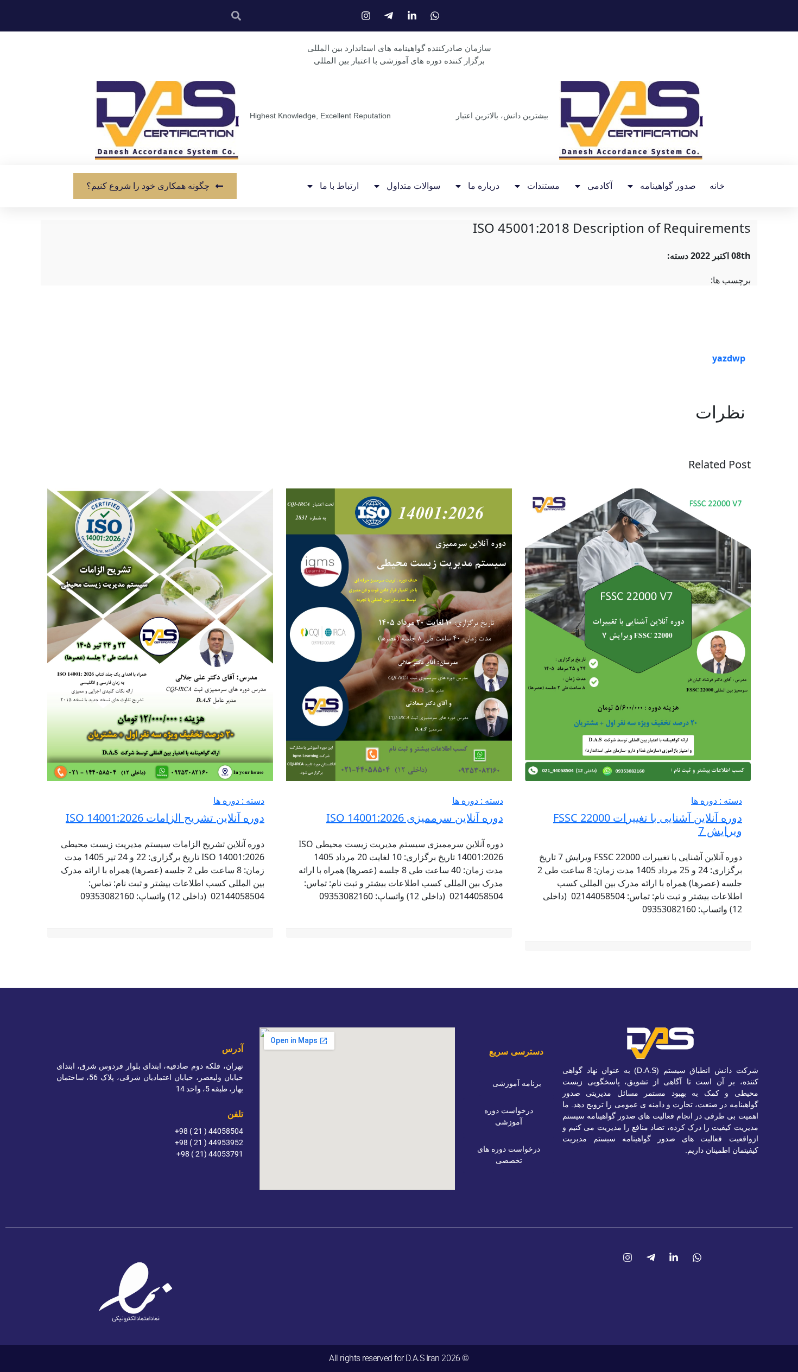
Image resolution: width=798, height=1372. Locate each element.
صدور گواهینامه (668, 185)
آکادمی (599, 185)
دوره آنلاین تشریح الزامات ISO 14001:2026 (165, 817)
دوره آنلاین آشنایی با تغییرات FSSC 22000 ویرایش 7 (647, 824)
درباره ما (483, 185)
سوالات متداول (413, 185)
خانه (717, 185)
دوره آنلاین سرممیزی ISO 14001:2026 (414, 817)
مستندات (543, 185)
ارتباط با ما (339, 185)
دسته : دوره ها (716, 800)
